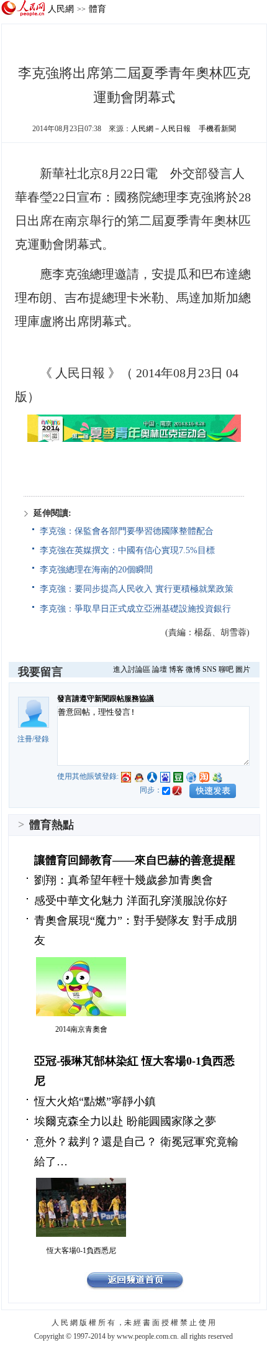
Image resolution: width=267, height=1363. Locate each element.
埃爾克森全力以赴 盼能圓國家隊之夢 (125, 1121)
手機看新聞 (217, 128)
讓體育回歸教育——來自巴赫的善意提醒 (134, 860)
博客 (176, 669)
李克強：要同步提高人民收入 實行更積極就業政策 (136, 589)
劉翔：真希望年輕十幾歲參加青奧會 (123, 880)
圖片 (242, 669)
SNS (209, 669)
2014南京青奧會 (81, 1029)
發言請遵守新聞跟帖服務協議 (105, 698)
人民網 (61, 9)
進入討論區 (131, 669)
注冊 (24, 739)
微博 (193, 669)
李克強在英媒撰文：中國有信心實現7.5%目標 (127, 550)
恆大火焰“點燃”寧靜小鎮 (95, 1101)
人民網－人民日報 (161, 128)
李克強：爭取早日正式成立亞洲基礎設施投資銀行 (135, 608)
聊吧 (226, 669)
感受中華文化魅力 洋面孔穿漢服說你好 (130, 900)
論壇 (159, 669)
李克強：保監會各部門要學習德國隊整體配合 (127, 531)
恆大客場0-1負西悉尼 (81, 1250)
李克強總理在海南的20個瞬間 (96, 569)
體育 (97, 9)
